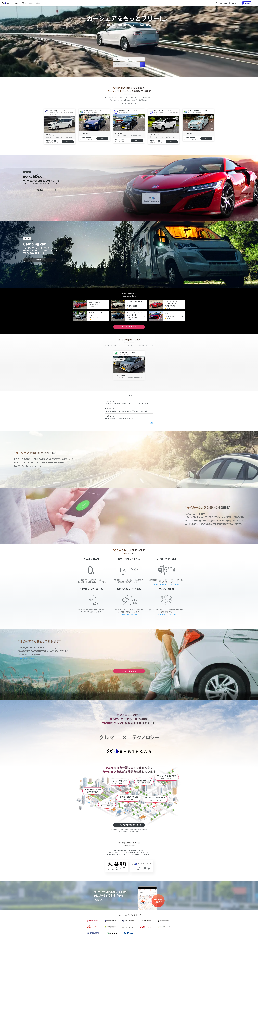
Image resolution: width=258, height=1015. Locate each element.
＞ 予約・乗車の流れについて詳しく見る (166, 584)
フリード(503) (154, 135)
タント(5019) (119, 133)
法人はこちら (236, 3)
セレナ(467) (50, 135)
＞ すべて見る (149, 423)
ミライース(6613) (121, 375)
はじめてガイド (222, 3)
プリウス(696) (85, 133)
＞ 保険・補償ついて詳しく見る (166, 614)
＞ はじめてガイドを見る (26, 658)
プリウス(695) (189, 133)
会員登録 (247, 3)
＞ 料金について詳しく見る (129, 614)
